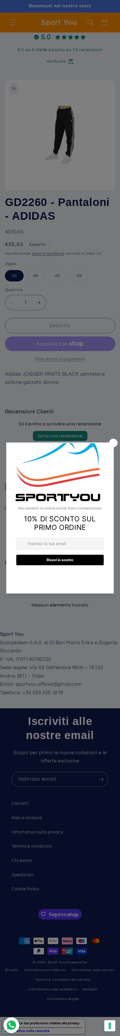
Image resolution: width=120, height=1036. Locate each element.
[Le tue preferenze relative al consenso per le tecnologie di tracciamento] (109, 1025)
